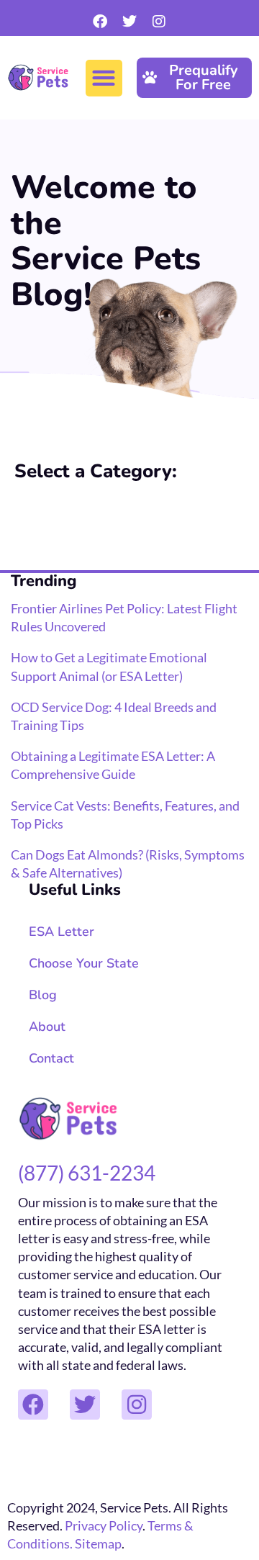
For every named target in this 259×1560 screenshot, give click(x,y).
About (47, 1026)
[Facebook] (100, 21)
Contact (51, 1058)
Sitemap (98, 1543)
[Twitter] (129, 21)
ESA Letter (61, 931)
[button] (104, 78)
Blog (43, 995)
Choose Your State (84, 963)
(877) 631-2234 (86, 1172)
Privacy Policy (103, 1525)
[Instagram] (159, 21)
